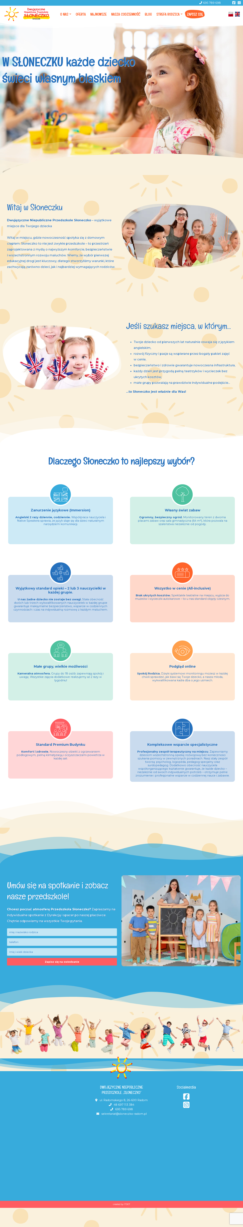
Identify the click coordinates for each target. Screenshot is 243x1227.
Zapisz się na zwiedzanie (62, 961)
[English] (237, 14)
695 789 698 (212, 3)
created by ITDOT (121, 1204)
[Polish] (231, 14)
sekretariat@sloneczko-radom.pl (124, 1114)
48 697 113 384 (124, 1104)
